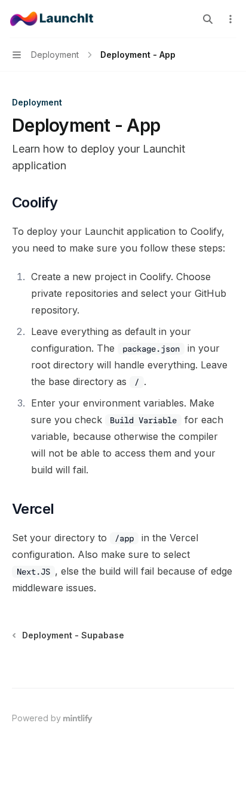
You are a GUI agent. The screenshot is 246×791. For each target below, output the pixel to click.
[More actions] (230, 19)
